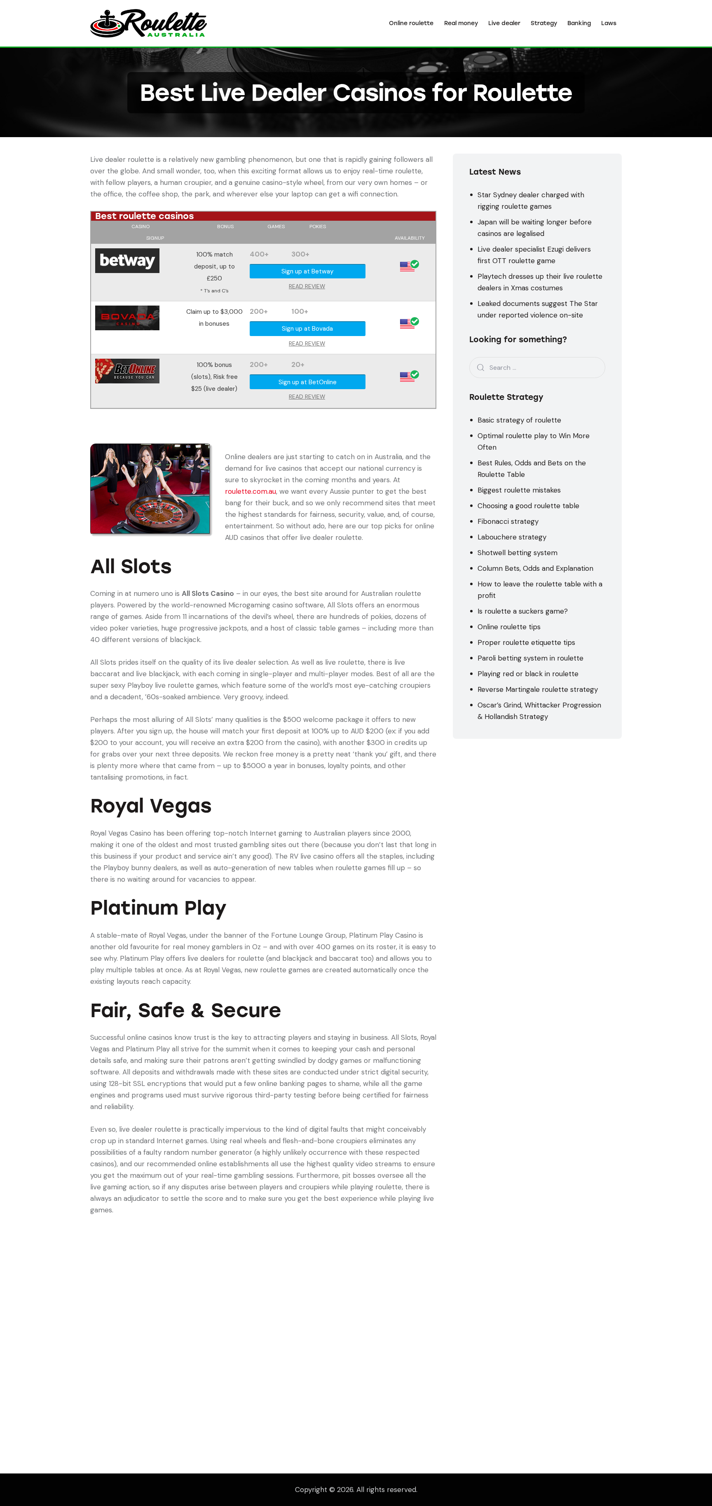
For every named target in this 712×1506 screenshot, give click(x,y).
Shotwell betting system (517, 552)
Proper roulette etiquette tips (526, 642)
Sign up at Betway (307, 271)
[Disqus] (263, 1319)
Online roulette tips (509, 626)
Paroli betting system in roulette (530, 658)
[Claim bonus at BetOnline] (127, 364)
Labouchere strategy (512, 537)
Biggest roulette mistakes (519, 490)
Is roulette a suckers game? (523, 611)
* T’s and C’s (214, 290)
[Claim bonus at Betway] (127, 254)
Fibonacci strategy (508, 521)
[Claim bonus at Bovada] (127, 311)
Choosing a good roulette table (528, 505)
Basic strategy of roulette (519, 420)
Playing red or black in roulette (528, 673)
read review (307, 286)
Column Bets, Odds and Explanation (535, 568)
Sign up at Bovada (307, 329)
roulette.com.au (250, 491)
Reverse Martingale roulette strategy (538, 689)
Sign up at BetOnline (308, 382)
